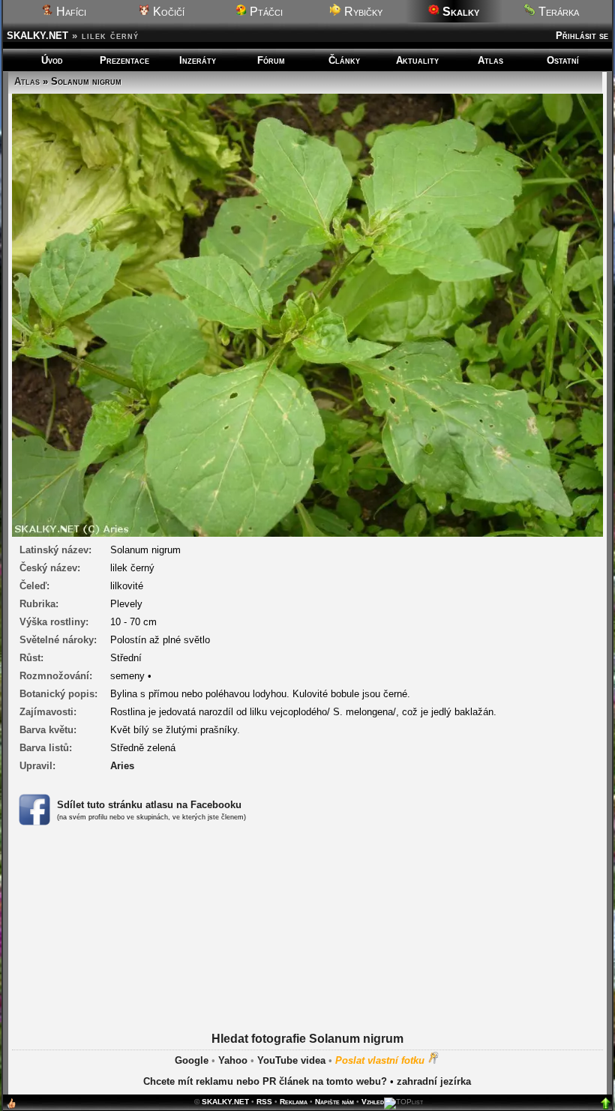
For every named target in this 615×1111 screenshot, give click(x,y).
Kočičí (167, 11)
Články (344, 60)
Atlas (490, 60)
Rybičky (361, 11)
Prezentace (124, 60)
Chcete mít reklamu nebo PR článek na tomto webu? (265, 1081)
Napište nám (334, 1102)
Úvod (52, 60)
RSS (264, 1102)
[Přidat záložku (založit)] (11, 1107)
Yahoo (233, 1060)
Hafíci (69, 11)
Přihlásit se (582, 35)
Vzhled (373, 1102)
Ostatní (563, 60)
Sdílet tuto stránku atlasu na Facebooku (149, 804)
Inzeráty (197, 60)
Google (191, 1060)
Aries (122, 765)
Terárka (557, 11)
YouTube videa (291, 1060)
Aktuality (417, 60)
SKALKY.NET (37, 35)
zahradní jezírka (434, 1081)
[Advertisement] (307, 948)
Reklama (294, 1102)
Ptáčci (265, 11)
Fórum (271, 60)
